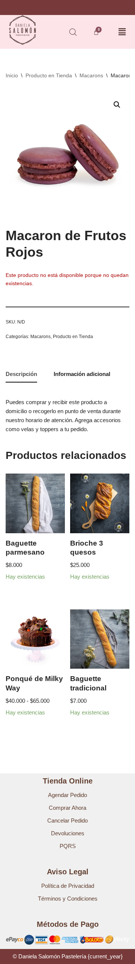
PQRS (68, 846)
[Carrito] (96, 32)
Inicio (12, 75)
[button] (122, 32)
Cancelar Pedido (67, 820)
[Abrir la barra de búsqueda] (73, 32)
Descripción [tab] (21, 374)
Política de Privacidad (67, 886)
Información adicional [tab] (82, 374)
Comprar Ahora (67, 808)
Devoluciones (67, 833)
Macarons (91, 75)
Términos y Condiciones (68, 898)
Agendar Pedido (67, 795)
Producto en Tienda (49, 75)
